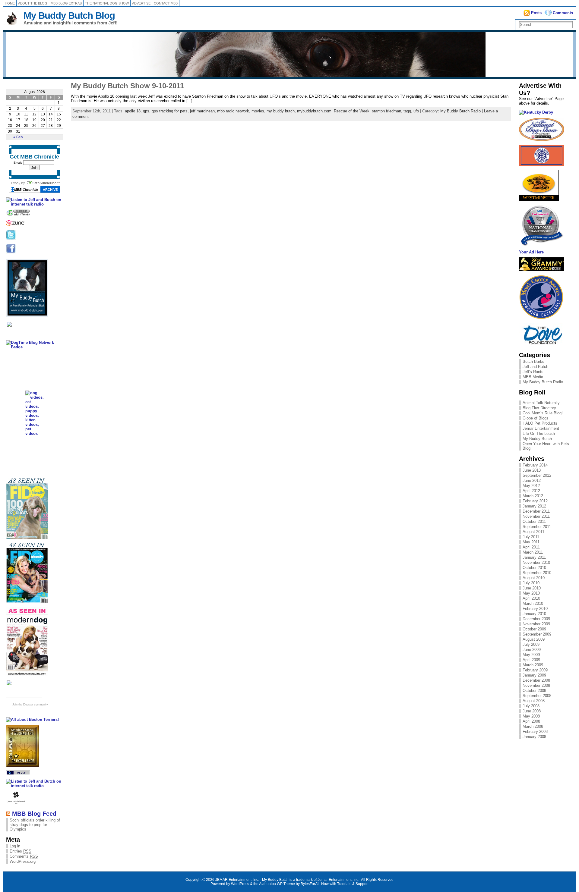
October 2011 (534, 521)
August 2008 (534, 701)
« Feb (18, 137)
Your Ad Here (531, 252)
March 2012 (533, 496)
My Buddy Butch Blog (69, 15)
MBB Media (533, 377)
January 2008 (534, 736)
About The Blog (32, 3)
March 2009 (533, 665)
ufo (416, 111)
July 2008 (531, 706)
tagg (407, 111)
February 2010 (535, 608)
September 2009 (537, 634)
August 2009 (534, 639)
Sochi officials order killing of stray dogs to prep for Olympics (35, 824)
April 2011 (531, 547)
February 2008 (535, 731)
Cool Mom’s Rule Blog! (543, 413)
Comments (563, 13)
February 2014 (535, 465)
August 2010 (534, 578)
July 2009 (531, 644)
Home (10, 3)
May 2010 (531, 593)
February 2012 (535, 501)
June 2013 (532, 470)
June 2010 (532, 588)
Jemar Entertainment (541, 428)
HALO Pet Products (540, 423)
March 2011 (533, 552)
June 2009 (532, 649)
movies (258, 111)
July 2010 (531, 583)
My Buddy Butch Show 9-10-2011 (127, 86)
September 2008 (537, 695)
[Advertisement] (546, 766)
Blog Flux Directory (539, 408)
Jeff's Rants (533, 371)
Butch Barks (533, 361)
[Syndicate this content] (8, 813)
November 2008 (536, 685)
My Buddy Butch (537, 438)
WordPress (240, 884)
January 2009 (534, 675)
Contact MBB (166, 3)
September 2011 (537, 526)
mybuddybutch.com (314, 111)
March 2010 (533, 603)
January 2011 (534, 557)
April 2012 (531, 490)
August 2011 (533, 531)
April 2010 (531, 598)
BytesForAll (310, 884)
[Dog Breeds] (24, 696)
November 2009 (536, 624)
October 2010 (534, 567)
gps (146, 111)
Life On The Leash (539, 433)
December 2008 (536, 680)
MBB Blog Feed (34, 813)
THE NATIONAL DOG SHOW (107, 3)
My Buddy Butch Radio (460, 111)
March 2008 (533, 726)
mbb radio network (233, 111)
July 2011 (531, 537)
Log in (15, 846)
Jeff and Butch (535, 366)
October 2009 (534, 629)
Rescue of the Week (351, 111)
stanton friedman (386, 111)
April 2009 (531, 660)
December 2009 (536, 619)
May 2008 (531, 716)
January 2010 (534, 613)
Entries (20, 851)
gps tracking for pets (170, 111)
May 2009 (531, 654)
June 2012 (532, 480)
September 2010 (537, 572)
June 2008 (532, 711)
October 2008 (534, 690)
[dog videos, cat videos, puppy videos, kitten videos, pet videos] (34, 433)
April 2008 (531, 721)
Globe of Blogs (536, 418)
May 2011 (531, 542)
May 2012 (531, 485)
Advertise (141, 3)
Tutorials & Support (353, 884)
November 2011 (536, 516)
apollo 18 (133, 111)
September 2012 (537, 475)
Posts (536, 13)
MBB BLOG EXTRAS (66, 3)
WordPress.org (23, 861)
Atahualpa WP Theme (277, 884)
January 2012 (534, 506)
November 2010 (536, 562)
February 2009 (535, 670)
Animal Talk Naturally (541, 402)
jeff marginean (202, 111)
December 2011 (536, 511)
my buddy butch (281, 111)
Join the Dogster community (30, 704)
